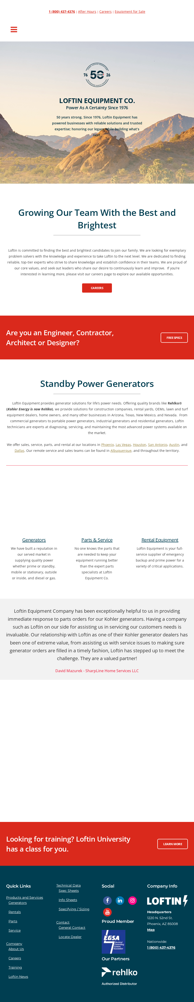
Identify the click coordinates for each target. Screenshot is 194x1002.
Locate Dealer (70, 937)
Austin (174, 444)
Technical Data (68, 885)
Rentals (15, 912)
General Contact (72, 927)
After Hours (87, 11)
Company (14, 944)
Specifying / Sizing (74, 909)
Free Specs (174, 337)
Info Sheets (68, 900)
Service (15, 930)
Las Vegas (123, 444)
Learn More (172, 844)
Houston (139, 444)
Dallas (19, 450)
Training (15, 967)
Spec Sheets (69, 891)
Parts (13, 921)
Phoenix (107, 444)
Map (151, 930)
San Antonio (157, 444)
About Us (16, 949)
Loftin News (18, 977)
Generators (34, 540)
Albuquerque (121, 450)
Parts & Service (97, 540)
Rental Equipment (159, 540)
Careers (105, 11)
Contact (63, 922)
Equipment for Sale (130, 11)
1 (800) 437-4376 (161, 947)
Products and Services (24, 897)
